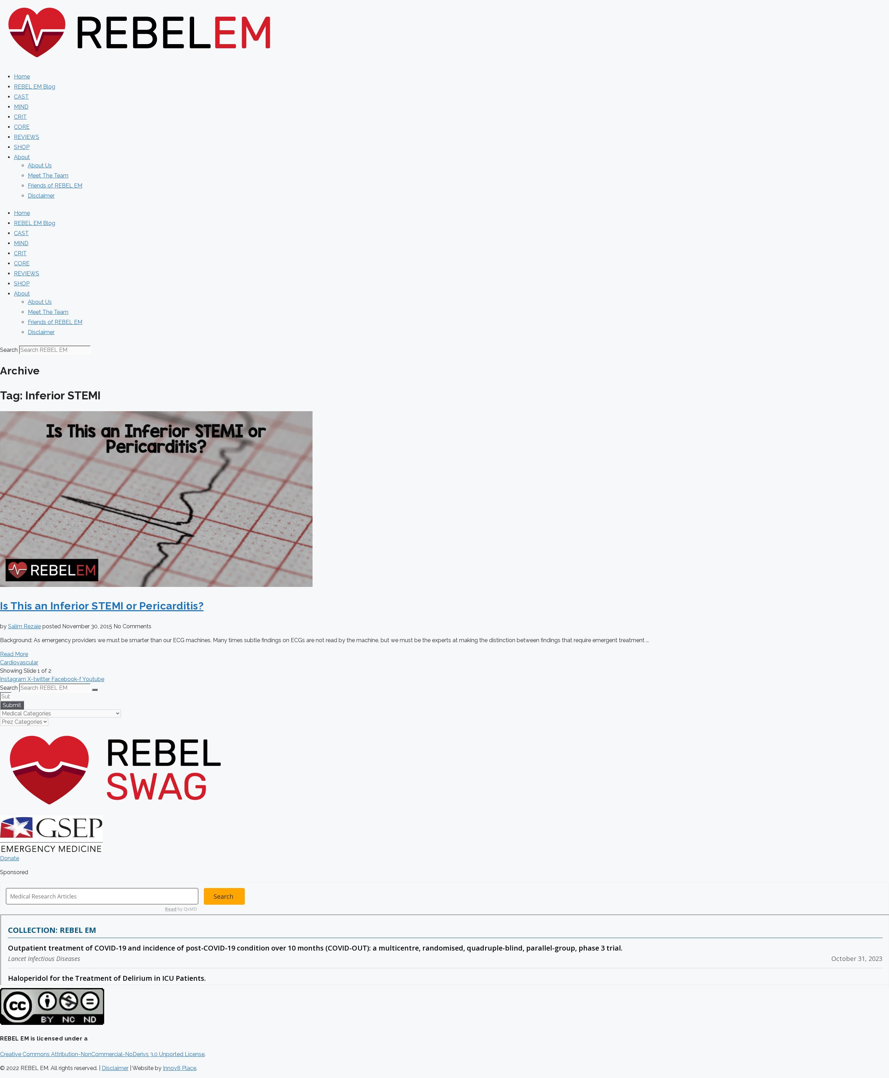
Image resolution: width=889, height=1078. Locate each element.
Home (22, 76)
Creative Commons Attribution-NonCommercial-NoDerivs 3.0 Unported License (102, 1054)
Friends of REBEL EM (55, 185)
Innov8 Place (179, 1068)
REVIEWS (26, 137)
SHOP (22, 147)
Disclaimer (41, 195)
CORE (22, 127)
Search (9, 350)
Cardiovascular (19, 662)
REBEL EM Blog (34, 86)
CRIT (20, 117)
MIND (21, 106)
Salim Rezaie (24, 626)
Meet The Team (48, 175)
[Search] (95, 690)
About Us (40, 165)
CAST (21, 96)
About (22, 157)
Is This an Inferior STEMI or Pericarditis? (101, 606)
